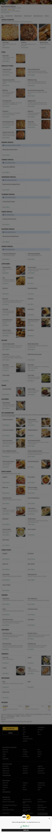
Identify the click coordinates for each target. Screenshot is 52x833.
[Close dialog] (49, 818)
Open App (26, 830)
